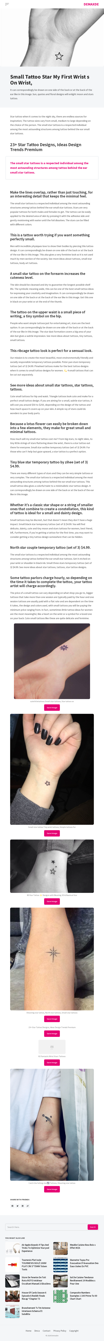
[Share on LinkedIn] (22, 1206)
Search (93, 1227)
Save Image (52, 707)
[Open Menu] (7, 4)
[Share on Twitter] (17, 1206)
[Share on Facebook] (12, 1206)
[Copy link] (27, 1206)
